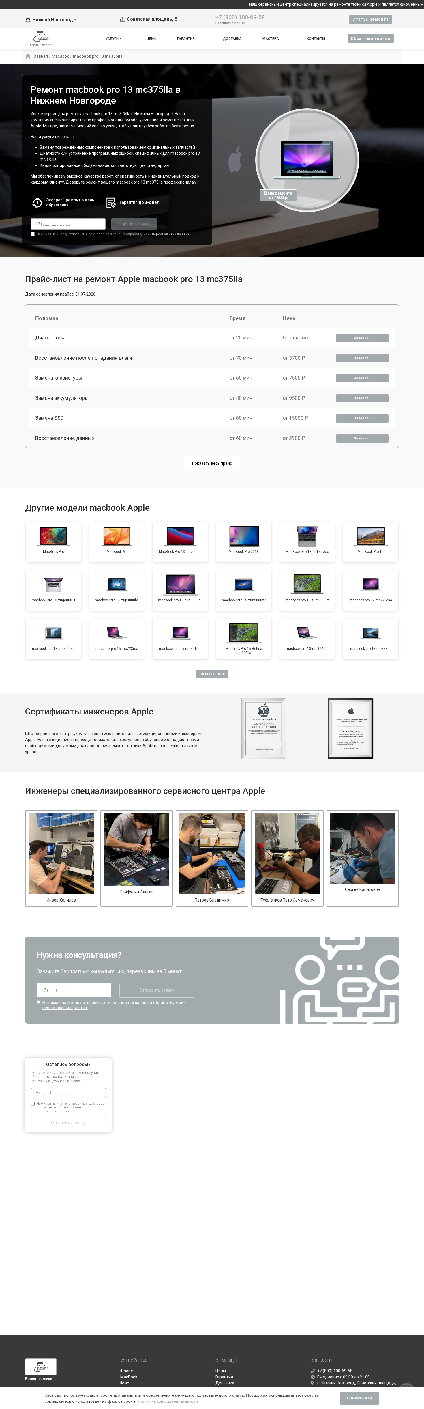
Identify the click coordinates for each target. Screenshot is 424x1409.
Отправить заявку (134, 224)
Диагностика (50, 338)
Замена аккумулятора (61, 398)
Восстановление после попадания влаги (83, 358)
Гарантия (186, 39)
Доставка (232, 39)
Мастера (270, 39)
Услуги (112, 39)
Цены (151, 39)
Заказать (362, 338)
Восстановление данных (65, 438)
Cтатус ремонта (370, 19)
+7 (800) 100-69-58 (240, 17)
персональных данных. (171, 234)
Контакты (316, 39)
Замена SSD (49, 418)
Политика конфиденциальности (168, 1401)
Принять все (359, 1398)
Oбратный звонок (371, 38)
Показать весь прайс (212, 463)
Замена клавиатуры (58, 378)
